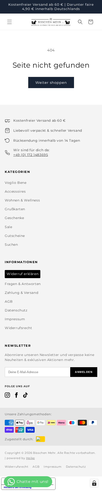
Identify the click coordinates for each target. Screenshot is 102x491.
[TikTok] (25, 396)
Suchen (11, 244)
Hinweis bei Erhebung (18, 487)
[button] (9, 22)
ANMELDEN (84, 372)
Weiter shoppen (51, 82)
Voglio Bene (16, 182)
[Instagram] (7, 396)
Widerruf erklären (22, 274)
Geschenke (14, 218)
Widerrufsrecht (18, 328)
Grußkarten (15, 209)
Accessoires (15, 191)
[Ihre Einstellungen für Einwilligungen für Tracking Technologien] (94, 483)
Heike (30, 458)
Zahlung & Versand (21, 293)
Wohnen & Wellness (22, 200)
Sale (8, 227)
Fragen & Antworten (23, 284)
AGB (9, 301)
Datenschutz (16, 310)
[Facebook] (16, 396)
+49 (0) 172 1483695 (30, 155)
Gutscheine (15, 236)
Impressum (15, 319)
